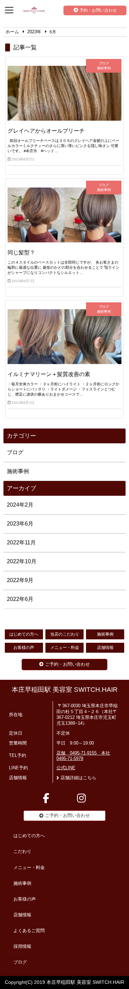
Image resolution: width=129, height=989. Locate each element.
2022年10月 (21, 561)
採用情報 (22, 946)
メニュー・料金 (64, 647)
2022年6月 (20, 599)
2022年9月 (20, 580)
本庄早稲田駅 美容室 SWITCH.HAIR (65, 689)
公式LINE (65, 767)
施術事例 (18, 471)
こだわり (22, 851)
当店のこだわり (64, 634)
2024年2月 (20, 505)
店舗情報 (105, 647)
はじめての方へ (23, 634)
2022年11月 (21, 542)
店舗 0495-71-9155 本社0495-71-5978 (83, 756)
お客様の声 (23, 647)
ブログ (15, 452)
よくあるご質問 (29, 930)
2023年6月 (20, 524)
